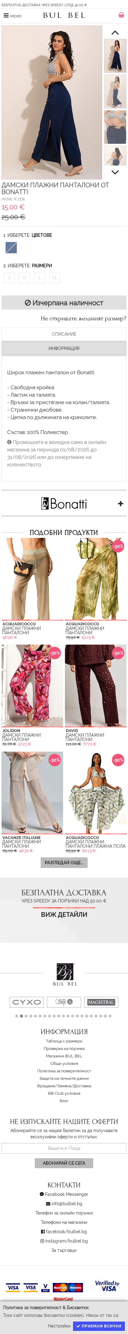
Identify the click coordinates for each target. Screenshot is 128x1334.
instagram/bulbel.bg (66, 1240)
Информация (64, 348)
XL (54, 277)
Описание (64, 334)
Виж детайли (64, 914)
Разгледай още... (64, 862)
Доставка (82, 1086)
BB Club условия (64, 1093)
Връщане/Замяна (54, 1086)
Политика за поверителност (64, 1071)
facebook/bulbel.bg (66, 1231)
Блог (64, 1100)
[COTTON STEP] (64, 1002)
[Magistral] (101, 1002)
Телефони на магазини (64, 1222)
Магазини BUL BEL (64, 1056)
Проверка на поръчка (64, 1048)
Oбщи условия (64, 1063)
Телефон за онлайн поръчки (64, 1212)
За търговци (64, 1250)
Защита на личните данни (64, 1078)
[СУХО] (27, 1002)
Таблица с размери (64, 1041)
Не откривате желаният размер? (83, 318)
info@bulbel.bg (67, 1203)
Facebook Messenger (66, 1194)
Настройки (59, 1325)
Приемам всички (100, 1326)
